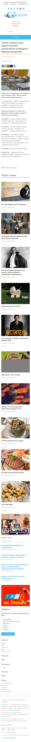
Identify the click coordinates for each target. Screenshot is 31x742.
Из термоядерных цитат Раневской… (14, 204)
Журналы (6, 629)
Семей (3, 643)
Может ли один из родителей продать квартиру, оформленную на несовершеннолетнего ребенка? (14, 567)
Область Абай (6, 651)
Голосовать (8, 634)
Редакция (13, 4)
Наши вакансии (6, 725)
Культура (4, 672)
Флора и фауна (6, 691)
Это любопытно (6, 683)
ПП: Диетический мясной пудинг (12, 472)
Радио (5, 627)
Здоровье (4, 685)
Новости (4, 640)
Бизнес (3, 667)
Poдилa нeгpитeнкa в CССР (10, 306)
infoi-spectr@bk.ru (10, 737)
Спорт (3, 675)
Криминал (4, 689)
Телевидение (7, 619)
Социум (4, 687)
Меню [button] (17, 37)
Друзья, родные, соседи (11, 621)
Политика (4, 656)
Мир (2, 649)
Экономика (5, 664)
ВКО (2, 645)
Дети (3, 659)
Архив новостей (23, 4)
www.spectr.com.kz (14, 710)
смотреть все (7, 541)
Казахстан (4, 647)
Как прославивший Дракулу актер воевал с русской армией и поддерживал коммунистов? (13, 272)
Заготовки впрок (7, 504)
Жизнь (3, 680)
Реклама (5, 4)
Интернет (6, 623)
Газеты (5, 625)
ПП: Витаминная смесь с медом (12, 441)
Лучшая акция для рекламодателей (14, 2)
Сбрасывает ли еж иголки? (10, 375)
